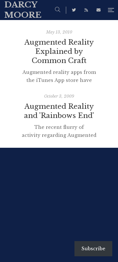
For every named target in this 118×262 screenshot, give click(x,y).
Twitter (74, 10)
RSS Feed (86, 10)
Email (99, 10)
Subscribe (93, 248)
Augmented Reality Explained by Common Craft (59, 51)
